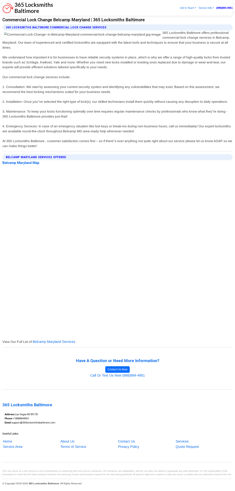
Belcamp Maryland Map (20, 163)
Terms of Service (73, 447)
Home (7, 441)
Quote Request (187, 447)
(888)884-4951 (224, 7)
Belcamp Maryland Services (54, 342)
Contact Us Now (117, 369)
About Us (67, 441)
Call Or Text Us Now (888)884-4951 (117, 375)
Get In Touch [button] (187, 7)
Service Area (12, 447)
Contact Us (126, 441)
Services (182, 441)
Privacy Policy (128, 447)
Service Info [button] (205, 7)
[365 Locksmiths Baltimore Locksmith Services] (27, 7)
